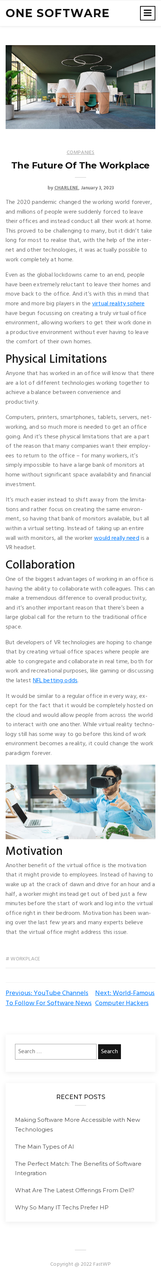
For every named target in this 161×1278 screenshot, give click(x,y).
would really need (116, 538)
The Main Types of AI (44, 1146)
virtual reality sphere (118, 304)
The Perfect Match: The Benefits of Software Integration (78, 1168)
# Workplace (23, 959)
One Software (58, 13)
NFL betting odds (55, 681)
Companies (81, 152)
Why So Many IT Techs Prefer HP (62, 1207)
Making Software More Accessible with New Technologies (77, 1124)
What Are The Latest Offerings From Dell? (74, 1190)
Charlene (66, 188)
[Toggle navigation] (147, 13)
